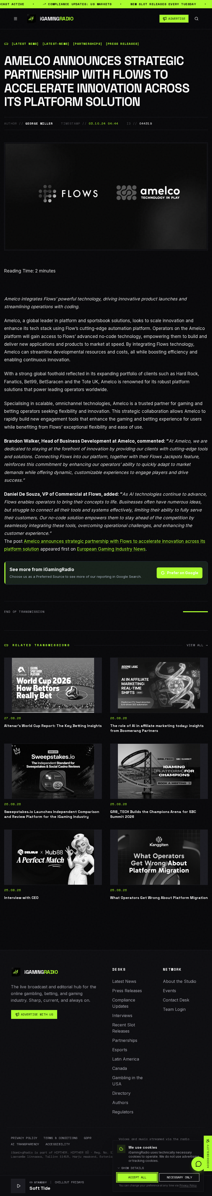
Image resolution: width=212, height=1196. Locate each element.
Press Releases (127, 990)
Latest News (124, 981)
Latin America (125, 1059)
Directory (121, 1093)
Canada (119, 1068)
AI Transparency (25, 1144)
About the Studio (179, 981)
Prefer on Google (182, 573)
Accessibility (58, 1144)
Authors (120, 1102)
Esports (119, 1049)
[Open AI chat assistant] (198, 1164)
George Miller (39, 123)
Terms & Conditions (60, 1138)
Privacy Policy (24, 1138)
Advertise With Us (37, 1014)
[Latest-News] (56, 44)
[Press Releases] (122, 44)
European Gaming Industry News (111, 549)
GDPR (87, 1138)
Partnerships (124, 1040)
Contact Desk (176, 1000)
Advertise (176, 18)
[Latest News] (25, 44)
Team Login (174, 1009)
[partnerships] (87, 44)
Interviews (122, 1015)
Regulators (122, 1111)
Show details (132, 1168)
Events (169, 990)
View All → (197, 645)
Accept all (137, 1177)
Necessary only (179, 1177)
